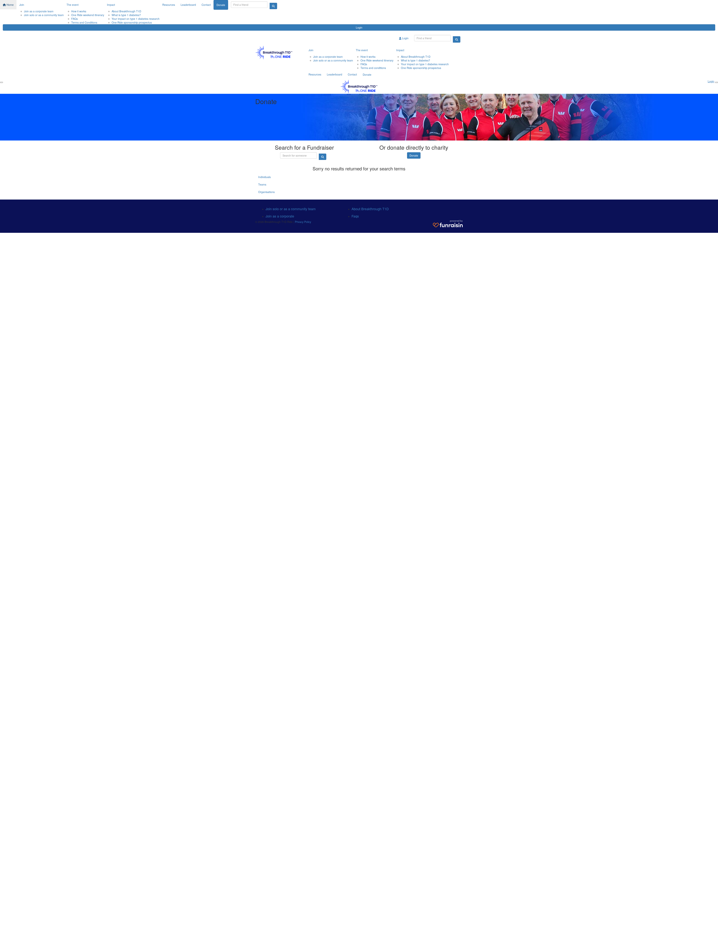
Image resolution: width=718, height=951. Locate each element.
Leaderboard (188, 5)
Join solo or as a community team (44, 15)
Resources (168, 5)
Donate (221, 5)
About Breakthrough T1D (126, 11)
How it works (78, 11)
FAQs (74, 19)
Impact (111, 5)
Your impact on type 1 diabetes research (135, 19)
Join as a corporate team (38, 11)
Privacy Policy (303, 222)
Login (359, 27)
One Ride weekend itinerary (87, 15)
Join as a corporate (280, 216)
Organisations (266, 192)
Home (10, 5)
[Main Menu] (1, 82)
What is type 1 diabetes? (126, 15)
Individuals (264, 177)
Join (21, 5)
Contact (206, 5)
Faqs (355, 216)
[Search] (273, 6)
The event (73, 5)
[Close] (716, 82)
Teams (262, 184)
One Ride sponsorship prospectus (132, 22)
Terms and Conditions (84, 22)
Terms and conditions (373, 68)
